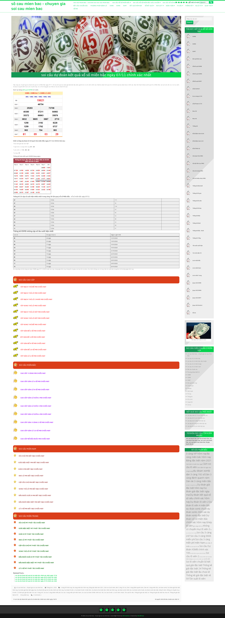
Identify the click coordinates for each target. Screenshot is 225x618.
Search (189, 22)
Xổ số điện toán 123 (197, 141)
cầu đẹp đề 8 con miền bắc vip (196, 426)
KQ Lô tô (198, 6)
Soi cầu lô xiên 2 (109, 592)
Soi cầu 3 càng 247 (37, 592)
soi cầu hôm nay (194, 553)
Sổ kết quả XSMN (197, 74)
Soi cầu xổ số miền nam (194, 2)
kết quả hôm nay (197, 59)
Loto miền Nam (196, 268)
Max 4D (194, 119)
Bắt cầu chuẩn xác (80, 6)
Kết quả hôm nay (136, 6)
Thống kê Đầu (196, 216)
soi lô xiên (207, 559)
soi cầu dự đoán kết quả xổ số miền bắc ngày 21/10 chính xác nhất (36, 581)
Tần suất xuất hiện (197, 245)
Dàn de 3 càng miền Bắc (151, 587)
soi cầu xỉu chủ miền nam (198, 559)
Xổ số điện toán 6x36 (198, 133)
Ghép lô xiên (162, 590)
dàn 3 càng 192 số (121, 587)
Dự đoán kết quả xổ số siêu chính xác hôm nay (50, 590)
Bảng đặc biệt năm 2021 (96, 587)
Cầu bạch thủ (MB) (197, 156)
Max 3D (194, 111)
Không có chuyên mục (173, 590)
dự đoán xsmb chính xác (125, 590)
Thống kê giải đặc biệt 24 (141, 592)
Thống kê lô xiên (197, 201)
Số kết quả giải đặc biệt (24, 592)
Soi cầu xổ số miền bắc (121, 2)
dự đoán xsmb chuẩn (138, 590)
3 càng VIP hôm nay (66, 587)
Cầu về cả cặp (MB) (197, 171)
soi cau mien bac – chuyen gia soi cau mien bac (91, 2)
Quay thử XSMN (196, 290)
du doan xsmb (163, 587)
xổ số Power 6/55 (197, 104)
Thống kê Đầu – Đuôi (198, 231)
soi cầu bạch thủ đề (194, 546)
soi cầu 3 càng (193, 533)
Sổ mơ (75, 9)
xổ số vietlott (196, 89)
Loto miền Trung (197, 275)
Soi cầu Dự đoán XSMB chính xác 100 (92, 592)
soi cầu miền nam (204, 556)
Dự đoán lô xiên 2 (69, 590)
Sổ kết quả (149, 6)
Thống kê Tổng (196, 238)
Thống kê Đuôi (196, 223)
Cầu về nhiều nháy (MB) (199, 178)
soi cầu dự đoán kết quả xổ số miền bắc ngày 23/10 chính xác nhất (36, 579)
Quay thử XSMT (196, 298)
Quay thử (208, 6)
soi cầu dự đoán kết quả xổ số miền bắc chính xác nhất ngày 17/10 (36, 575)
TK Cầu (179, 6)
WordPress (140, 616)
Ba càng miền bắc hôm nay (80, 587)
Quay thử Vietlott (197, 305)
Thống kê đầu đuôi (197, 186)
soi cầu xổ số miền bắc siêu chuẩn (146, 2)
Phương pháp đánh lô (99, 6)
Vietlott (159, 6)
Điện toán (170, 6)
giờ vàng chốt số (198, 526)
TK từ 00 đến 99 (197, 253)
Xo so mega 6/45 (197, 96)
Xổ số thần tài (196, 148)
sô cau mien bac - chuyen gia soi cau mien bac (29, 587)
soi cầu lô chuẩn (202, 553)
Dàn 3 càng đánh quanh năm (135, 587)
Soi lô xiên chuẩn (119, 592)
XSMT (125, 6)
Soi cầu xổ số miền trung (172, 2)
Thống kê (188, 6)
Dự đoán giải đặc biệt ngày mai (27, 590)
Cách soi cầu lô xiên (109, 587)
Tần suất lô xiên (129, 592)
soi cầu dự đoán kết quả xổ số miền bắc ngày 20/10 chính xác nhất (36, 577)
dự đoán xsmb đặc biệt (151, 590)
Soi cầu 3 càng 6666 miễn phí (52, 592)
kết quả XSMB (27, 90)
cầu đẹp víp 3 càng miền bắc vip (196, 421)
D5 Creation (126, 616)
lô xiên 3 (15, 592)
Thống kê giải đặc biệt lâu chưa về (159, 592)
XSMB (111, 6)
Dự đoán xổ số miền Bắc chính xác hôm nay (104, 590)
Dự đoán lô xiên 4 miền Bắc (83, 590)
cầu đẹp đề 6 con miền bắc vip (196, 418)
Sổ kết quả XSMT (197, 81)
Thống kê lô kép (196, 208)
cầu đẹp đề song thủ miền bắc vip (196, 423)
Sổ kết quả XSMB (197, 66)
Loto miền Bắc (196, 260)
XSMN (118, 6)
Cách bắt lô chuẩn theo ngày (194, 464)
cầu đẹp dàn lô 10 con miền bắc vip (197, 415)
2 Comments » (37, 595)
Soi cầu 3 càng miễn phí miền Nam (71, 592)
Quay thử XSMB (196, 283)
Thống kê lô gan (196, 193)
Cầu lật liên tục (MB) (198, 163)
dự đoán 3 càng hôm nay (191, 485)
